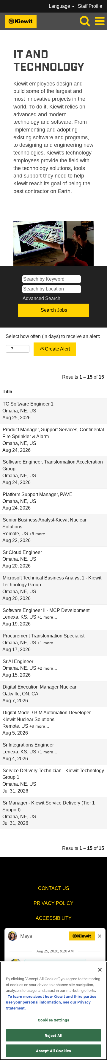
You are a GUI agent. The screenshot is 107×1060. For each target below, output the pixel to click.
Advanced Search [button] (41, 298)
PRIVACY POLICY (53, 903)
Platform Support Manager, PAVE (38, 494)
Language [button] (60, 6)
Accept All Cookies (53, 1050)
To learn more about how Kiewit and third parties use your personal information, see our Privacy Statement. (51, 1002)
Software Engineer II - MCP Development (46, 610)
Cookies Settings (53, 1020)
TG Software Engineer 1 (28, 403)
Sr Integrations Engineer (28, 744)
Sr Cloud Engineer (22, 552)
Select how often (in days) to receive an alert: (53, 336)
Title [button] (7, 391)
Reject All (53, 1035)
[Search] (84, 21)
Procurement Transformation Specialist (43, 635)
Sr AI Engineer (18, 661)
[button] (99, 21)
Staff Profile (90, 6)
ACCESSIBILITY (54, 918)
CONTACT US (53, 888)
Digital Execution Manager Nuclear (39, 686)
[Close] (99, 969)
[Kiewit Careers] (18, 21)
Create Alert (57, 348)
